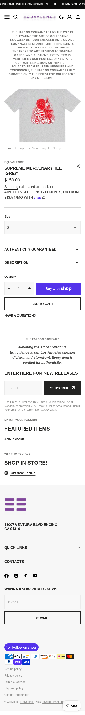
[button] (61, 17)
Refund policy (13, 669)
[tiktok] (26, 576)
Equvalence (27, 701)
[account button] (69, 16)
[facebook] (6, 576)
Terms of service (15, 682)
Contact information (16, 694)
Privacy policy (13, 675)
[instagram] (16, 576)
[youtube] (35, 576)
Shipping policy (14, 688)
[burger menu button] (7, 16)
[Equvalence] (39, 17)
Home (8, 148)
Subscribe (59, 388)
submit (42, 618)
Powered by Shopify (53, 701)
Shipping (11, 187)
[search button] (15, 16)
